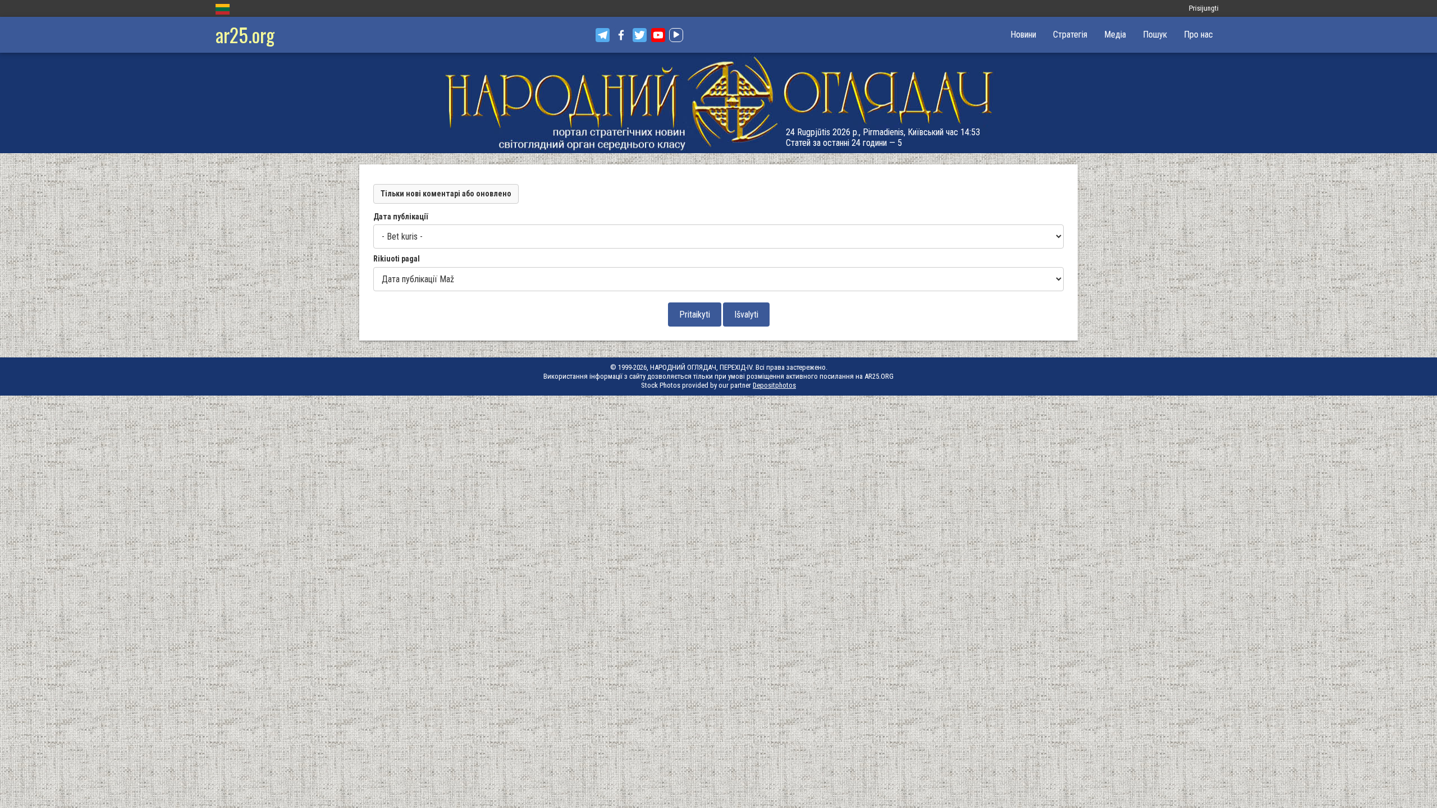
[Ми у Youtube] (658, 35)
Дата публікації (400, 216)
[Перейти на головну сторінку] (718, 103)
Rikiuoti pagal (396, 258)
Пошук (1155, 34)
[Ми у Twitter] (640, 35)
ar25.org (245, 34)
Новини (1023, 34)
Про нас (1198, 34)
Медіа (1115, 34)
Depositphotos (774, 385)
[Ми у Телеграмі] (603, 35)
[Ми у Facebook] (621, 35)
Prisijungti (1204, 8)
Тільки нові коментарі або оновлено (446, 193)
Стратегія (1070, 34)
